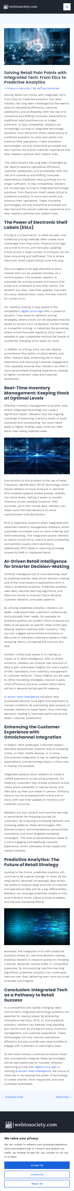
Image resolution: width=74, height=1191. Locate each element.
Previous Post (12, 1097)
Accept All (37, 1165)
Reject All (37, 1183)
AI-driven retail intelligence (33, 1071)
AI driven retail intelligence (21, 696)
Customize (37, 1174)
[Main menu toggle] (67, 6)
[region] (37, 1162)
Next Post (64, 1097)
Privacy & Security (18, 88)
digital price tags (32, 311)
